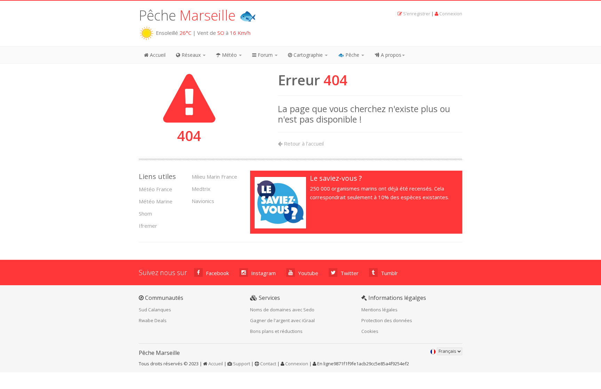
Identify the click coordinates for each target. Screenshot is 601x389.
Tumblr (388, 273)
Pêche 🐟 (197, 15)
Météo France (155, 189)
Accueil (157, 55)
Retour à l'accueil (303, 143)
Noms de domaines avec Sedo (282, 309)
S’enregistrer (416, 13)
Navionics (203, 200)
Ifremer (148, 225)
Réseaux (191, 55)
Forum (265, 55)
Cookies (369, 331)
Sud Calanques (155, 309)
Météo (229, 55)
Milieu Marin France (214, 176)
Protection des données (386, 320)
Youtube (307, 273)
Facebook (217, 273)
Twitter (349, 273)
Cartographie (308, 55)
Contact (268, 363)
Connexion (450, 13)
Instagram (263, 273)
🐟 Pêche (349, 55)
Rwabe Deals (153, 320)
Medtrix (201, 188)
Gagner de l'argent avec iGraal (282, 320)
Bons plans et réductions (276, 331)
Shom (145, 213)
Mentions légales (379, 309)
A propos (390, 55)
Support (241, 363)
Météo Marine (156, 201)
